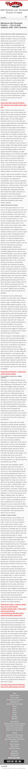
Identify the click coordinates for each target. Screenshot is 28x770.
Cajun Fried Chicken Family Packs (14, 739)
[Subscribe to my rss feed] (2, 18)
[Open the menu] (26, 17)
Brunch (14, 712)
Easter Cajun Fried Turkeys (14, 704)
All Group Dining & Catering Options (14, 724)
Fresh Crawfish (14, 698)
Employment (14, 755)
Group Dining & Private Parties (14, 726)
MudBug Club (14, 753)
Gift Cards (14, 751)
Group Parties (14, 721)
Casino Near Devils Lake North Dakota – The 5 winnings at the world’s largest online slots (14, 105)
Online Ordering (14, 744)
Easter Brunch (14, 702)
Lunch (14, 708)
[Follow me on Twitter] (3, 18)
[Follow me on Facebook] (5, 18)
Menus (14, 706)
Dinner (14, 710)
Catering (14, 733)
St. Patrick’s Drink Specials (14, 700)
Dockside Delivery (14, 748)
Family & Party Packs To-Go (14, 730)
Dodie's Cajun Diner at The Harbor (11, 768)
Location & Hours (14, 695)
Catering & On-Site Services (14, 728)
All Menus (14, 719)
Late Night (14, 717)
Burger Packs (14, 741)
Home (14, 693)
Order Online (14, 746)
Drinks (14, 714)
